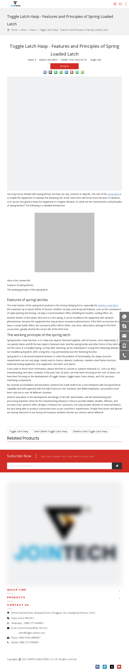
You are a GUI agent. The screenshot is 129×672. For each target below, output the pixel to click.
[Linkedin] (105, 667)
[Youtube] (119, 667)
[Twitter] (112, 667)
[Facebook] (97, 667)
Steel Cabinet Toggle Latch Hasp (50, 431)
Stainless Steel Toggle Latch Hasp (90, 431)
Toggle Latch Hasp (18, 431)
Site (99, 59)
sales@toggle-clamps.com (31, 632)
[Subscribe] (117, 466)
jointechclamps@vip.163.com (32, 627)
